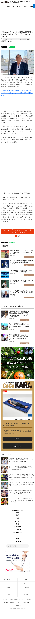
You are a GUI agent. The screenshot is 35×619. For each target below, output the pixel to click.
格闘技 (26, 6)
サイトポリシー (10, 605)
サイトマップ (25, 605)
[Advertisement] (16, 18)
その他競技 (17, 527)
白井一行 (4, 41)
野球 (8, 6)
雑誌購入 (29, 599)
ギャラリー (17, 541)
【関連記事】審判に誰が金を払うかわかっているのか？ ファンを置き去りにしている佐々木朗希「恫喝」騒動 (17, 93)
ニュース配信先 (13, 599)
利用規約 (18, 605)
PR (17, 535)
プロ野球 (5, 39)
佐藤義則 (28, 39)
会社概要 (6, 602)
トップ (3, 6)
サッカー (19, 6)
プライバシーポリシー (24, 602)
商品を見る (17, 438)
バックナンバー (17, 532)
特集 (17, 538)
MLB (13, 6)
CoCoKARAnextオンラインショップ (17, 445)
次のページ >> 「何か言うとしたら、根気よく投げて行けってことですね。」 (17, 231)
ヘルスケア (17, 529)
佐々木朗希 (22, 39)
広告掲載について (14, 602)
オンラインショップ (9, 579)
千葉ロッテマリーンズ (13, 39)
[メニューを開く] (33, 2)
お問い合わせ (5, 599)
